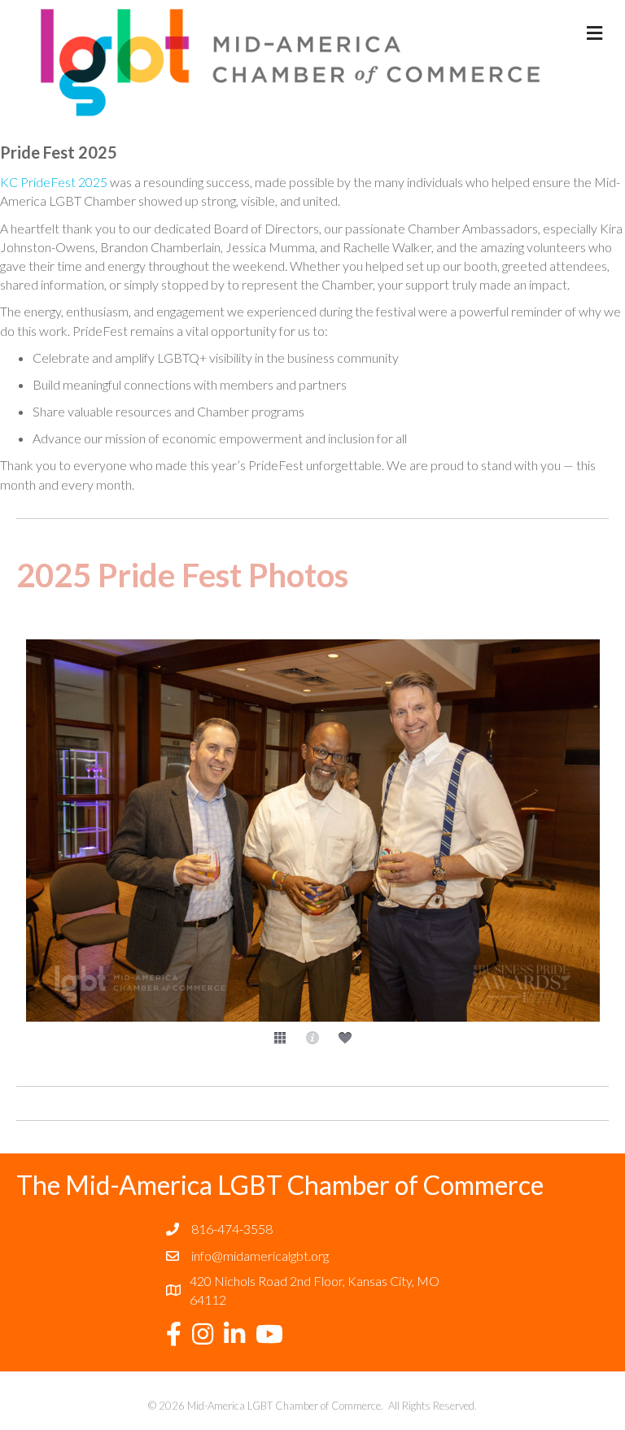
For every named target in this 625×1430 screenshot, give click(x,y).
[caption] (312, 1038)
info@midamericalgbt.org (260, 1255)
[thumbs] (280, 1038)
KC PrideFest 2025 (53, 182)
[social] (345, 1038)
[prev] (57, 853)
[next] (568, 853)
